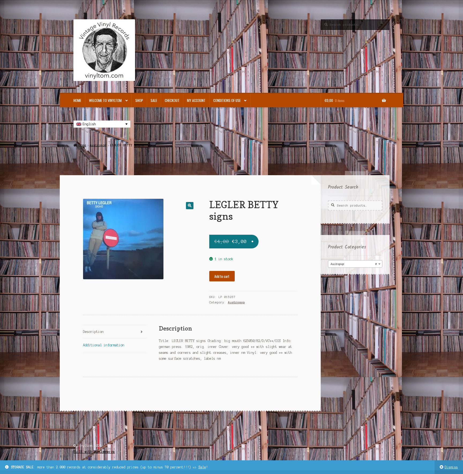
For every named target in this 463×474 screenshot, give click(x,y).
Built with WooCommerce (94, 451)
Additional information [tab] (103, 345)
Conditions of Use (227, 100)
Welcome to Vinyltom (105, 100)
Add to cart (221, 276)
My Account (196, 100)
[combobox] (355, 264)
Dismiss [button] (451, 467)
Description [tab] (93, 331)
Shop (139, 100)
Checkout (172, 100)
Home (77, 100)
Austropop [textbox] (353, 264)
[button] (189, 205)
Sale (202, 467)
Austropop (98, 145)
